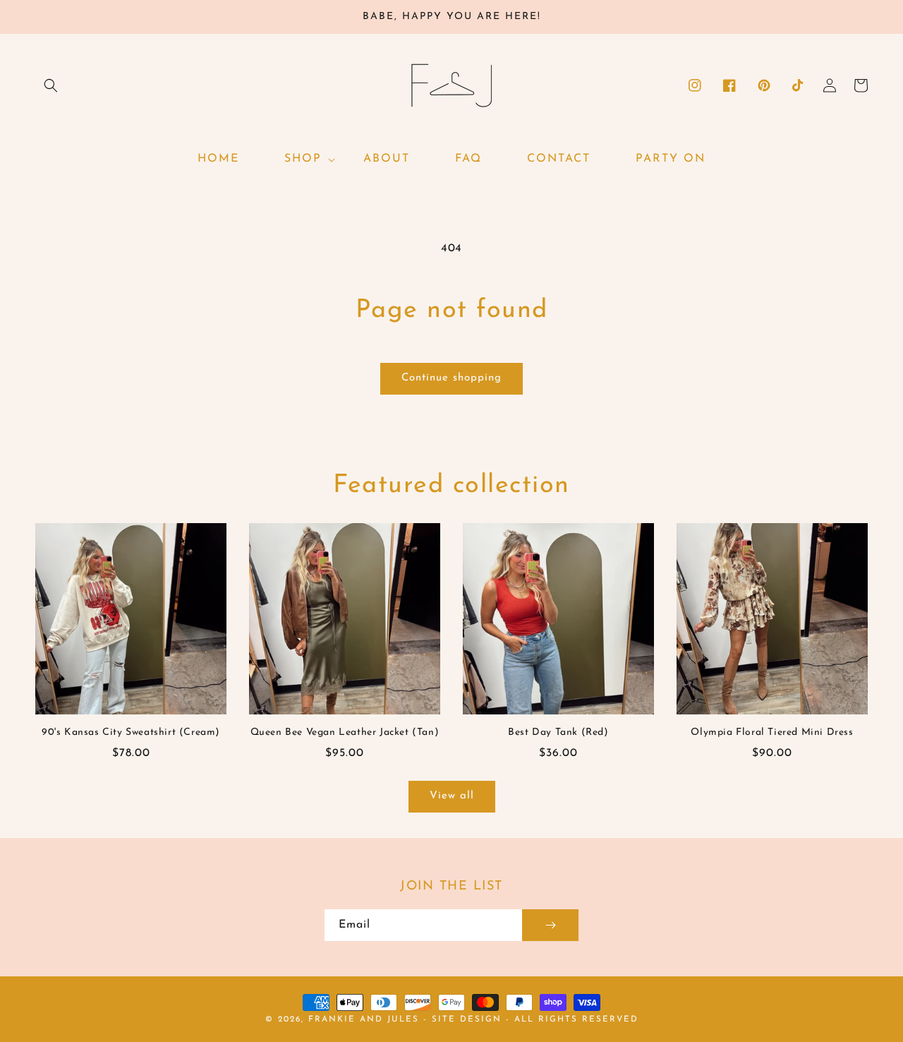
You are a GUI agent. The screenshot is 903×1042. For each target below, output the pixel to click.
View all (452, 796)
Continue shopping (451, 378)
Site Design (467, 1019)
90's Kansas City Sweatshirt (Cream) (131, 732)
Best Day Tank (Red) (558, 732)
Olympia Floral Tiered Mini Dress (772, 732)
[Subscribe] (550, 925)
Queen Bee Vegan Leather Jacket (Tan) (345, 732)
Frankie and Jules (365, 1019)
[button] (50, 85)
